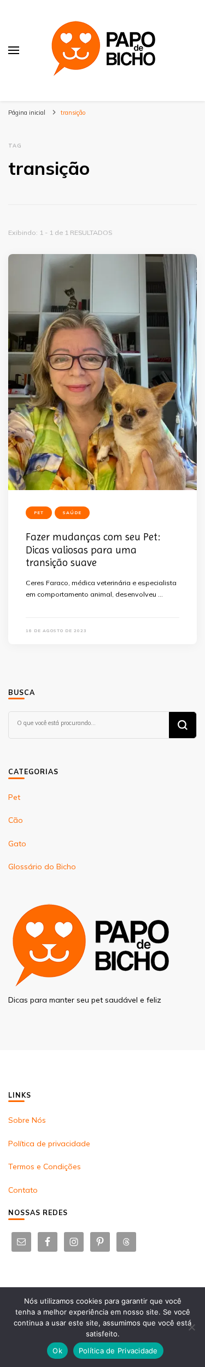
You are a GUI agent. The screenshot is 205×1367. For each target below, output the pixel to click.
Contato (23, 1190)
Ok (57, 1350)
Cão (15, 820)
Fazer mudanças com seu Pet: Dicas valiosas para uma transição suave (93, 549)
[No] (191, 1327)
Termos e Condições (44, 1166)
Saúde (72, 512)
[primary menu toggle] (13, 50)
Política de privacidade (49, 1143)
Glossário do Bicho (42, 866)
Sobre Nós (27, 1120)
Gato (17, 844)
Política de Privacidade (118, 1350)
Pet (39, 512)
